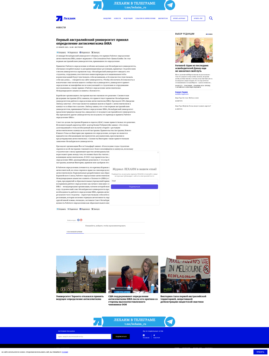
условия (65, 352)
